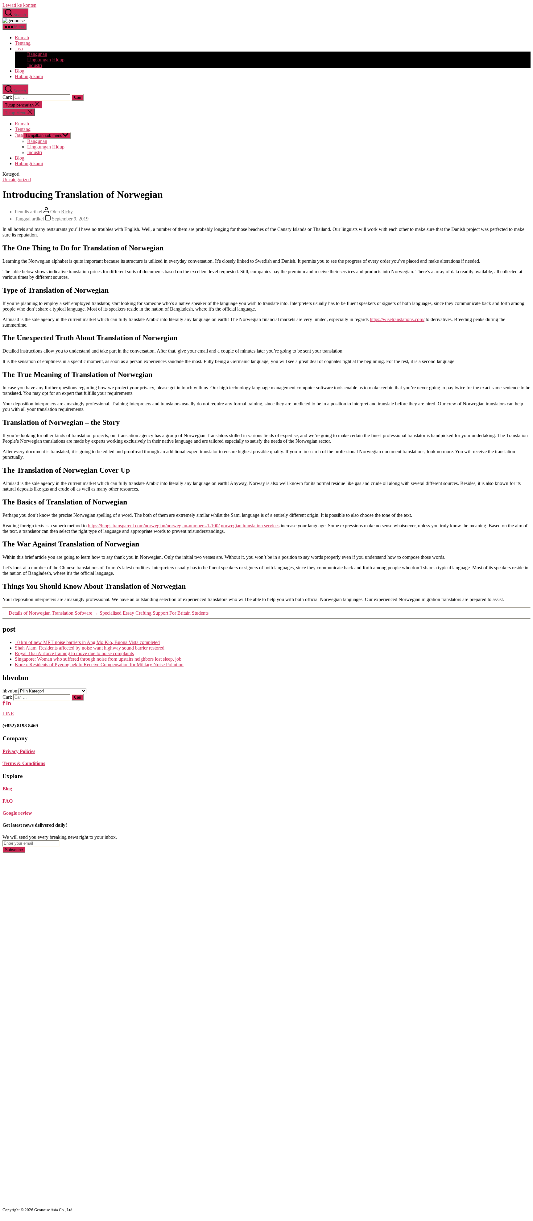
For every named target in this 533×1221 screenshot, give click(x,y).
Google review (17, 813)
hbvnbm (10, 690)
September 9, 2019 (70, 218)
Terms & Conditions (23, 763)
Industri (34, 65)
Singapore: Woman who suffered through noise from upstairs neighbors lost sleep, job (98, 659)
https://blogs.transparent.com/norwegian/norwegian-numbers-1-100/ (154, 525)
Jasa (19, 48)
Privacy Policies (18, 751)
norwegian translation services (250, 525)
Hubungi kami (29, 76)
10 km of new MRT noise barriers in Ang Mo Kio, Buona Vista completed (87, 642)
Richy (67, 211)
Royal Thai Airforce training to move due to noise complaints (74, 653)
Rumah (22, 37)
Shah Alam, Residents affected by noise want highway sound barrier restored (89, 647)
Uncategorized (16, 179)
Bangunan (37, 54)
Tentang (23, 43)
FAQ (7, 801)
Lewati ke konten (19, 5)
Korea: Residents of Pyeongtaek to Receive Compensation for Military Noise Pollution (99, 664)
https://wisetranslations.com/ (397, 319)
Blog (19, 70)
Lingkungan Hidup (45, 59)
